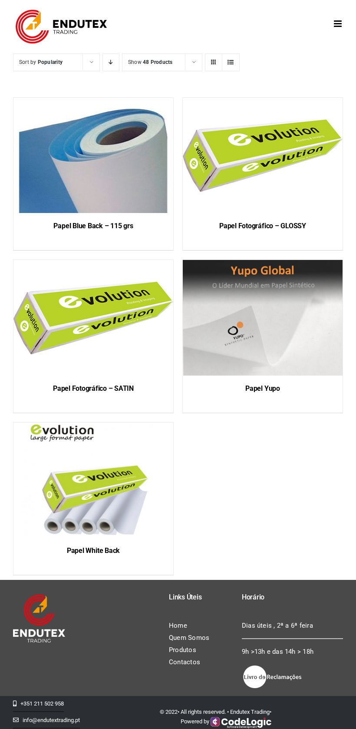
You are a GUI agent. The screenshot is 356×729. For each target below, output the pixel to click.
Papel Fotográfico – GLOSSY (262, 226)
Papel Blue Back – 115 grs (93, 226)
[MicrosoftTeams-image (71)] (272, 667)
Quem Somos (189, 638)
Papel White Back (93, 550)
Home (178, 625)
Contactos (184, 662)
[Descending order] (110, 62)
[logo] (39, 598)
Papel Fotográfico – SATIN (93, 388)
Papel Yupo (262, 388)
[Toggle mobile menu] (338, 23)
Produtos (182, 650)
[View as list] (230, 62)
